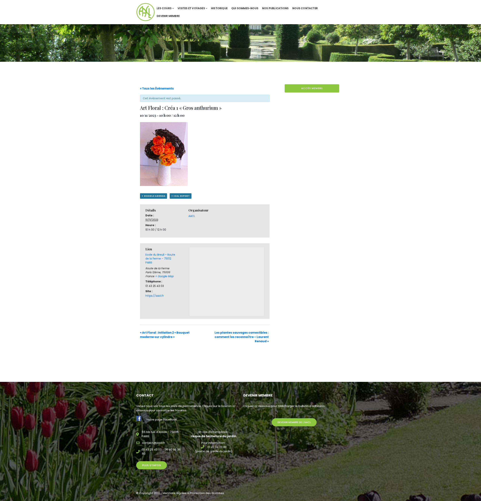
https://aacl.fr (154, 296)
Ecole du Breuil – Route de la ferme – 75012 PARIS (160, 258)
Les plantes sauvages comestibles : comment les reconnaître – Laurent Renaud (242, 337)
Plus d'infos (151, 465)
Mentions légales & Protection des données (193, 493)
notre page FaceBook (162, 419)
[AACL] (145, 12)
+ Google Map (164, 276)
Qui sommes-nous (244, 8)
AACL (191, 216)
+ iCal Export (180, 195)
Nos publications (275, 8)
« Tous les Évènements (157, 88)
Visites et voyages (191, 8)
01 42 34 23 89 (217, 447)
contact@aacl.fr (153, 443)
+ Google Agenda (153, 195)
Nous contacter (305, 8)
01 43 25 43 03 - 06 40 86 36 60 (161, 452)
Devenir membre (168, 16)
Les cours (164, 8)
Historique (219, 8)
